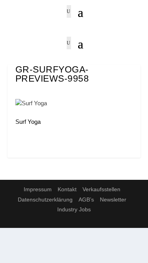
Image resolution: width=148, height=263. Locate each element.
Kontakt (67, 189)
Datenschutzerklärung (45, 199)
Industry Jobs (74, 209)
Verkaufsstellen (101, 189)
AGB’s (86, 199)
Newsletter (113, 199)
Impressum (38, 189)
